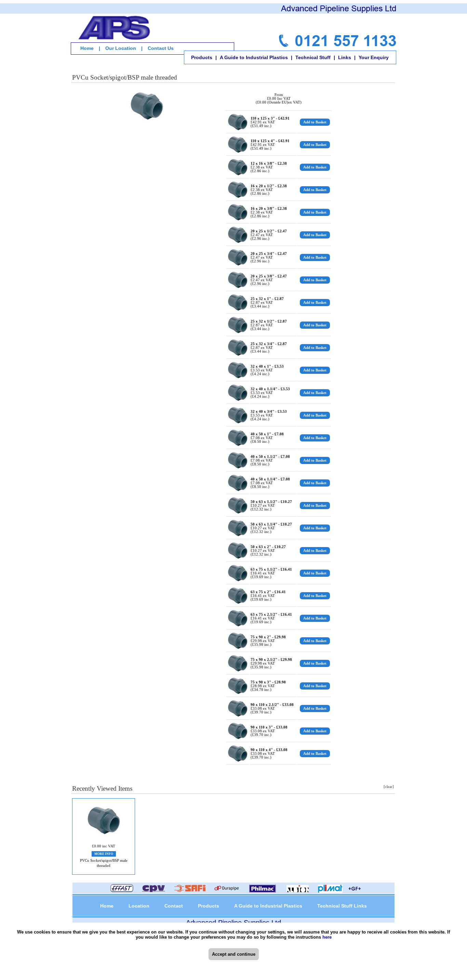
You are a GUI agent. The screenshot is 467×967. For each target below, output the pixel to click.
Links (344, 57)
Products (201, 57)
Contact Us (161, 48)
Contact (173, 906)
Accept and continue (233, 954)
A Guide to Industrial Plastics (254, 57)
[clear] (389, 787)
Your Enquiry (374, 57)
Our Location (120, 48)
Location (139, 906)
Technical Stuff (313, 57)
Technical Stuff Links (342, 906)
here (327, 937)
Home (87, 48)
